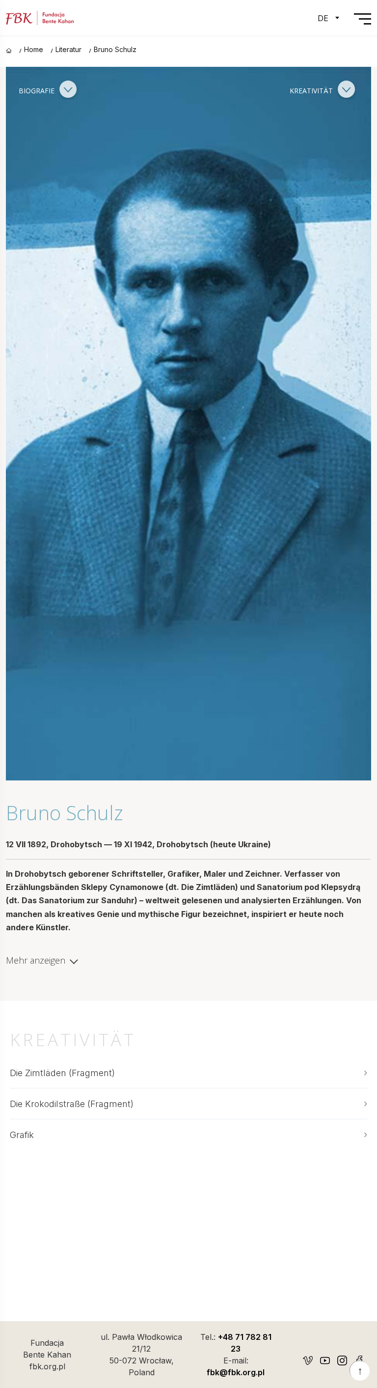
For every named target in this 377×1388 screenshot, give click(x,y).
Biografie (37, 90)
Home (33, 49)
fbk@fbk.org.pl (236, 1372)
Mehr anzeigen (35, 960)
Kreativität (312, 90)
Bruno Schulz (115, 49)
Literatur (68, 49)
